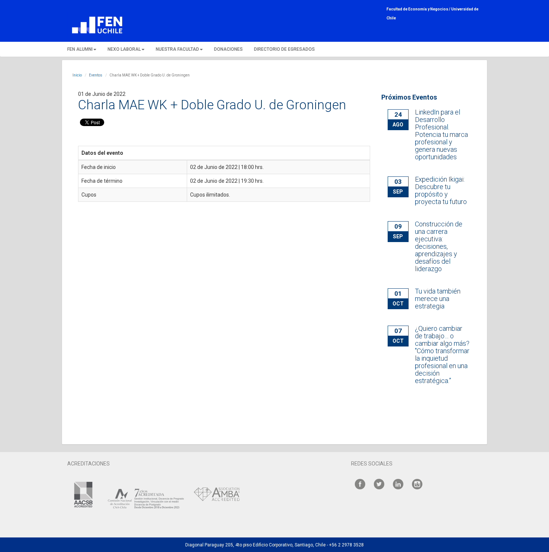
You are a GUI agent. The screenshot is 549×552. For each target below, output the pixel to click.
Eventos (95, 75)
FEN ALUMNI (80, 49)
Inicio (77, 75)
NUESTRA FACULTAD (177, 49)
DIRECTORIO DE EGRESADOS (284, 49)
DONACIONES (228, 49)
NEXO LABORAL (124, 49)
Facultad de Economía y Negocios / (419, 9)
